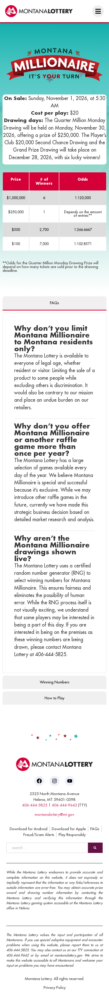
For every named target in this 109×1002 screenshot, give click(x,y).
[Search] (95, 848)
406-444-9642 (64, 805)
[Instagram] (54, 781)
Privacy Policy (55, 987)
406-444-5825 (34, 805)
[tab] (54, 303)
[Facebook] (39, 781)
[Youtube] (70, 781)
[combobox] (47, 848)
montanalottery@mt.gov (54, 814)
